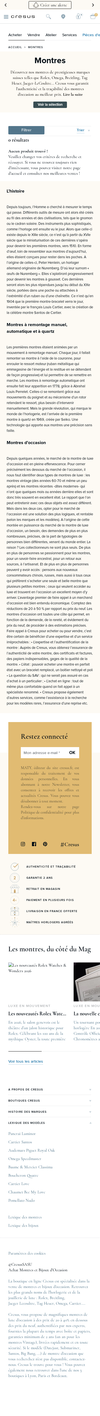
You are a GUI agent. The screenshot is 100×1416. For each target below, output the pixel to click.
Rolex (43, 1297)
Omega (61, 1303)
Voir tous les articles (25, 1061)
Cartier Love (18, 1183)
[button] (26, 130)
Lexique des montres (25, 1217)
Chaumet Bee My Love (26, 1192)
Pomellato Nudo (21, 1200)
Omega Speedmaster (24, 1158)
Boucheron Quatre (23, 1175)
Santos (13, 1353)
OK (72, 752)
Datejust (51, 1347)
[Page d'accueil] (23, 16)
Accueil (15, 47)
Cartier (75, 1303)
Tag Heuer (45, 1303)
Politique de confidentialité (42, 812)
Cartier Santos (20, 1141)
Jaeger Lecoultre (21, 1303)
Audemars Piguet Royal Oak (31, 1150)
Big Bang (28, 1353)
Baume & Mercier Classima (30, 1166)
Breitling (57, 1297)
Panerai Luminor (22, 1133)
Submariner (69, 1347)
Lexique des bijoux (23, 1225)
